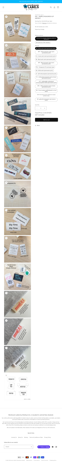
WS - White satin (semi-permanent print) (46, 48)
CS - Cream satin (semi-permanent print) (46, 56)
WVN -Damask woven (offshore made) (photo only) (46, 95)
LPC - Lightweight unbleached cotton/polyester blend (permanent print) (46, 82)
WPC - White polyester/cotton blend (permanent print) (46, 86)
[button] (3, 7)
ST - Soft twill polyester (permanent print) (46, 73)
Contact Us (14, 437)
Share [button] (38, 125)
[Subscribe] (31, 447)
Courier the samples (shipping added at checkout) (46, 38)
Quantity (37, 104)
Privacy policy (37, 460)
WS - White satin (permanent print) (44, 70)
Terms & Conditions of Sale (36, 437)
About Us (20, 437)
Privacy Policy (47, 437)
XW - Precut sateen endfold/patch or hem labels (46, 91)
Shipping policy (53, 460)
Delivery (26, 437)
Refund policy (29, 460)
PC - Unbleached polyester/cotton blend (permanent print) (46, 77)
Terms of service (44, 460)
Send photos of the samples (43, 42)
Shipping (44, 23)
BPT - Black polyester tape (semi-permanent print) (46, 63)
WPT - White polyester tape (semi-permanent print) (46, 52)
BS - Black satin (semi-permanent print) (45, 59)
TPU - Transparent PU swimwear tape (45, 67)
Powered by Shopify (21, 460)
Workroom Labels (12, 460)
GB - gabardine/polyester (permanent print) (46, 99)
